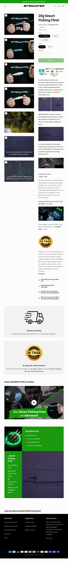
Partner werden (29, 522)
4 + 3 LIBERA (44, 40)
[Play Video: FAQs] (51, 213)
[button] (5, 6)
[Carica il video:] (34, 402)
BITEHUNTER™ (31, 554)
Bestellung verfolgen (31, 526)
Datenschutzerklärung (10, 522)
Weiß (49, 46)
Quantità (40, 50)
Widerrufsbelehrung (10, 530)
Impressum (7, 534)
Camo (42, 46)
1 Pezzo (55, 36)
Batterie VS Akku (30, 530)
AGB (5, 537)
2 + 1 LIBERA (44, 36)
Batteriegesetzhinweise (11, 526)
